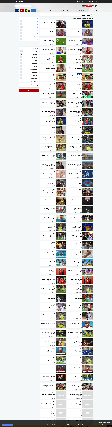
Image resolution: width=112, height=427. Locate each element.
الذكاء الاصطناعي (60, 10)
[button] (22, 10)
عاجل (26, 10)
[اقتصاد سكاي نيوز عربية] (33, 10)
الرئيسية (95, 10)
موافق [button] (7, 425)
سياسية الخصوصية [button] (39, 424)
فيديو (45, 10)
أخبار (89, 10)
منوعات (51, 10)
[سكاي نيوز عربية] (89, 6)
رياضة (68, 10)
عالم (75, 10)
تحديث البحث (29, 90)
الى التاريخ (36, 85)
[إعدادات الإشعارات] (29, 11)
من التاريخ (36, 81)
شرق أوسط (81, 10)
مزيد (39, 10)
